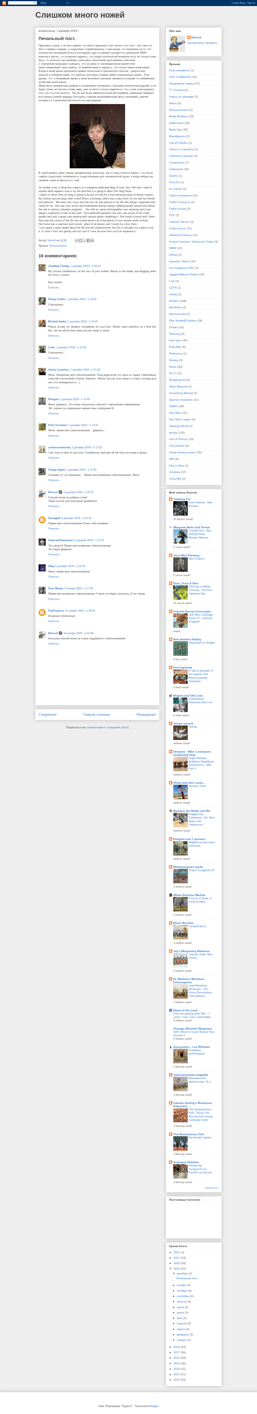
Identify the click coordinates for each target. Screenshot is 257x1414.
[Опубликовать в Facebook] (88, 240)
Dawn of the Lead (185, 1010)
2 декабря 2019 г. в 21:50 (81, 469)
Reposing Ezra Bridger (202, 642)
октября (182, 1290)
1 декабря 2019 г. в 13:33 (83, 321)
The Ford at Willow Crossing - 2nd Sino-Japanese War (200, 590)
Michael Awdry (57, 321)
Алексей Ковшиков (60, 540)
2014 (177, 1368)
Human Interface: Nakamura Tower (191, 241)
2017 (177, 1352)
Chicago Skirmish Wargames (192, 1028)
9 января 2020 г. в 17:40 (78, 588)
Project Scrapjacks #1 (201, 870)
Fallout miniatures (180, 195)
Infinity (173, 254)
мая (180, 1318)
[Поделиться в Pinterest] (92, 240)
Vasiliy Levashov (58, 369)
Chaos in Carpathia (181, 149)
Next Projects (197, 558)
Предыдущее (146, 714)
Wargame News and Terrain (191, 527)
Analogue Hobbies (186, 1162)
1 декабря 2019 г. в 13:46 (71, 347)
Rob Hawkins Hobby (187, 639)
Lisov (51, 347)
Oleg (51, 566)
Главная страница (96, 714)
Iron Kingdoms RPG (181, 268)
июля (181, 1307)
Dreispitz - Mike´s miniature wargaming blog (192, 753)
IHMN (172, 248)
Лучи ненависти (179, 70)
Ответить (53, 287)
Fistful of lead (177, 208)
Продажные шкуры (181, 83)
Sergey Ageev (56, 469)
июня (181, 1312)
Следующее (48, 714)
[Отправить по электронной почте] (77, 240)
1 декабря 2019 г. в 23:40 (75, 399)
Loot (172, 281)
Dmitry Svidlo (56, 299)
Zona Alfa (175, 478)
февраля (183, 1334)
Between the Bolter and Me (191, 810)
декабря (183, 1273)
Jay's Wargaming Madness (191, 951)
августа (182, 1301)
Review (173, 360)
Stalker (173, 406)
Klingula (53, 399)
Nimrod (52, 492)
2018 (177, 1347)
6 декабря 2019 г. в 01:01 (76, 518)
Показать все (211, 1188)
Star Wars (175, 412)
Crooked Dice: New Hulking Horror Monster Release (200, 534)
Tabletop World (178, 426)
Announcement (58, 245)
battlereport (176, 123)
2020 (177, 1263)
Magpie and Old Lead (188, 695)
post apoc (175, 340)
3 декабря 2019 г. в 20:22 (78, 492)
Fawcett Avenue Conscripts (192, 611)
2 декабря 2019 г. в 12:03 (87, 447)
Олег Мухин (55, 588)
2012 (177, 1379)
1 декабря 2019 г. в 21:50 (85, 369)
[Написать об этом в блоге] (81, 240)
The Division (177, 445)
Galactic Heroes (179, 221)
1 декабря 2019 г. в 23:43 (83, 425)
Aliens (173, 103)
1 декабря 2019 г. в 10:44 (81, 299)
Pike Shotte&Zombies (182, 320)
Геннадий (54, 518)
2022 (177, 1252)
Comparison (177, 162)
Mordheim (175, 307)
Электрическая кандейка (190, 1074)
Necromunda (177, 314)
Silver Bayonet (178, 386)
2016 (177, 1357)
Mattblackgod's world (188, 866)
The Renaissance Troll (188, 1134)
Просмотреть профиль (202, 42)
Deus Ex (174, 182)
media (173, 294)
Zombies (174, 472)
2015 (177, 1363)
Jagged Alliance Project (184, 274)
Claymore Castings (181, 155)
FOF (172, 215)
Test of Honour (178, 439)
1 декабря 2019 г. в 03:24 (85, 266)
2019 (177, 1268)
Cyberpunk (176, 169)
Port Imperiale (182, 667)
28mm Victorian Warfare (189, 895)
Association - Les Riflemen (191, 1046)
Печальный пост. (187, 1278)
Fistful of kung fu (179, 202)
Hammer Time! (197, 786)
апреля (182, 1323)
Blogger (153, 1406)
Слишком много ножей (80, 14)
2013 (177, 1374)
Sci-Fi (172, 373)
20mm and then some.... (189, 782)
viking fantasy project (182, 452)
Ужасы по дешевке (181, 96)
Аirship (193, 726)
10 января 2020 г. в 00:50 (80, 610)
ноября (182, 1285)
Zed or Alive (176, 465)
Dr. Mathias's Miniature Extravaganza (188, 980)
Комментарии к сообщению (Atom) (108, 727)
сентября (183, 1296)
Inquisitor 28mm (179, 261)
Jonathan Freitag (58, 266)
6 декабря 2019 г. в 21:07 (89, 540)
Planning (174, 333)
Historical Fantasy (180, 235)
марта (181, 1329)
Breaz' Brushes (183, 923)
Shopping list (177, 379)
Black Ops (175, 129)
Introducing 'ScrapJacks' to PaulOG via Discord (200, 1169)
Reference (175, 353)
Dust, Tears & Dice (185, 583)
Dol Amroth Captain (200, 1137)
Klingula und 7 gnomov (189, 839)
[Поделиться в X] (85, 240)
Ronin (172, 366)
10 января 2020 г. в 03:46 (78, 633)
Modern (174, 300)
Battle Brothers (178, 116)
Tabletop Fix (181, 499)
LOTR (173, 287)
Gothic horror (177, 228)
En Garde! (175, 188)
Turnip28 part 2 (197, 926)
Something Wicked (181, 393)
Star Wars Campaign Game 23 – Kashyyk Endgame (201, 618)
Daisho (173, 175)
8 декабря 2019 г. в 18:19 (70, 566)
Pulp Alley (175, 346)
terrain (173, 432)
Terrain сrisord (183, 723)
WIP (171, 459)
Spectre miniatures (181, 399)
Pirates (173, 327)
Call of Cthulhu (178, 142)
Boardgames (177, 136)
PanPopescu (56, 610)
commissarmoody (59, 447)
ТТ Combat (176, 90)
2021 (177, 1257)
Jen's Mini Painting (186, 555)
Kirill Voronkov (57, 425)
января (182, 1339)
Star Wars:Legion (180, 419)
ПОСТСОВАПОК (180, 77)
